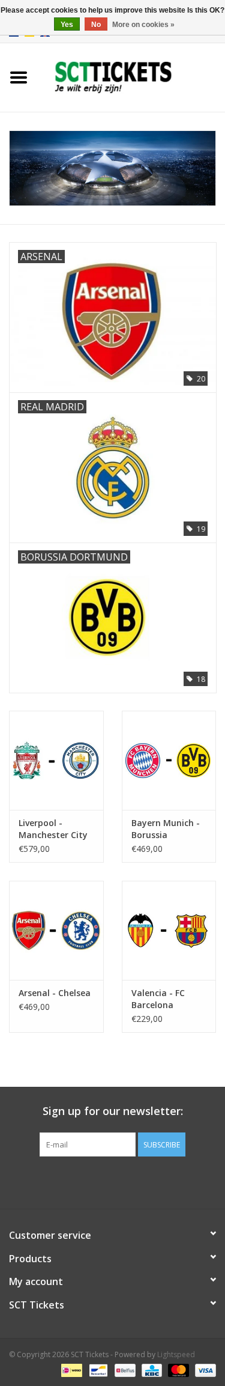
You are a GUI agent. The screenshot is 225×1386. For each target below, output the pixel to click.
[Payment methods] (70, 1369)
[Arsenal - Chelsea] (56, 930)
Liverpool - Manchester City (53, 828)
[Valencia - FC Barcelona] (169, 930)
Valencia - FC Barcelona (158, 999)
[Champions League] (112, 168)
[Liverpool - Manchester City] (56, 760)
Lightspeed (176, 1354)
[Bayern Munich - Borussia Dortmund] (169, 760)
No (96, 24)
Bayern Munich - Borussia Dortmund (165, 829)
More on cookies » (143, 24)
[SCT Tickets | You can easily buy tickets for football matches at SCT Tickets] (131, 76)
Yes (67, 24)
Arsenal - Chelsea (55, 992)
